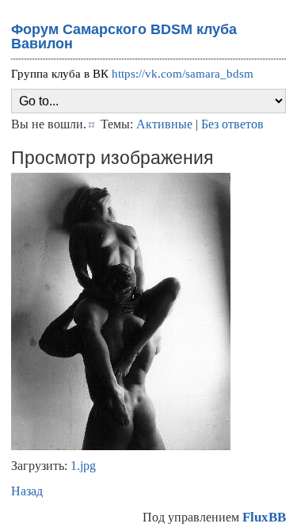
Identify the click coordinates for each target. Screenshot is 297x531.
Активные (164, 124)
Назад (27, 491)
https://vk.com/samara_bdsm (182, 73)
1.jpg (83, 465)
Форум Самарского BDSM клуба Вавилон (124, 36)
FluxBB (264, 517)
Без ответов (232, 124)
